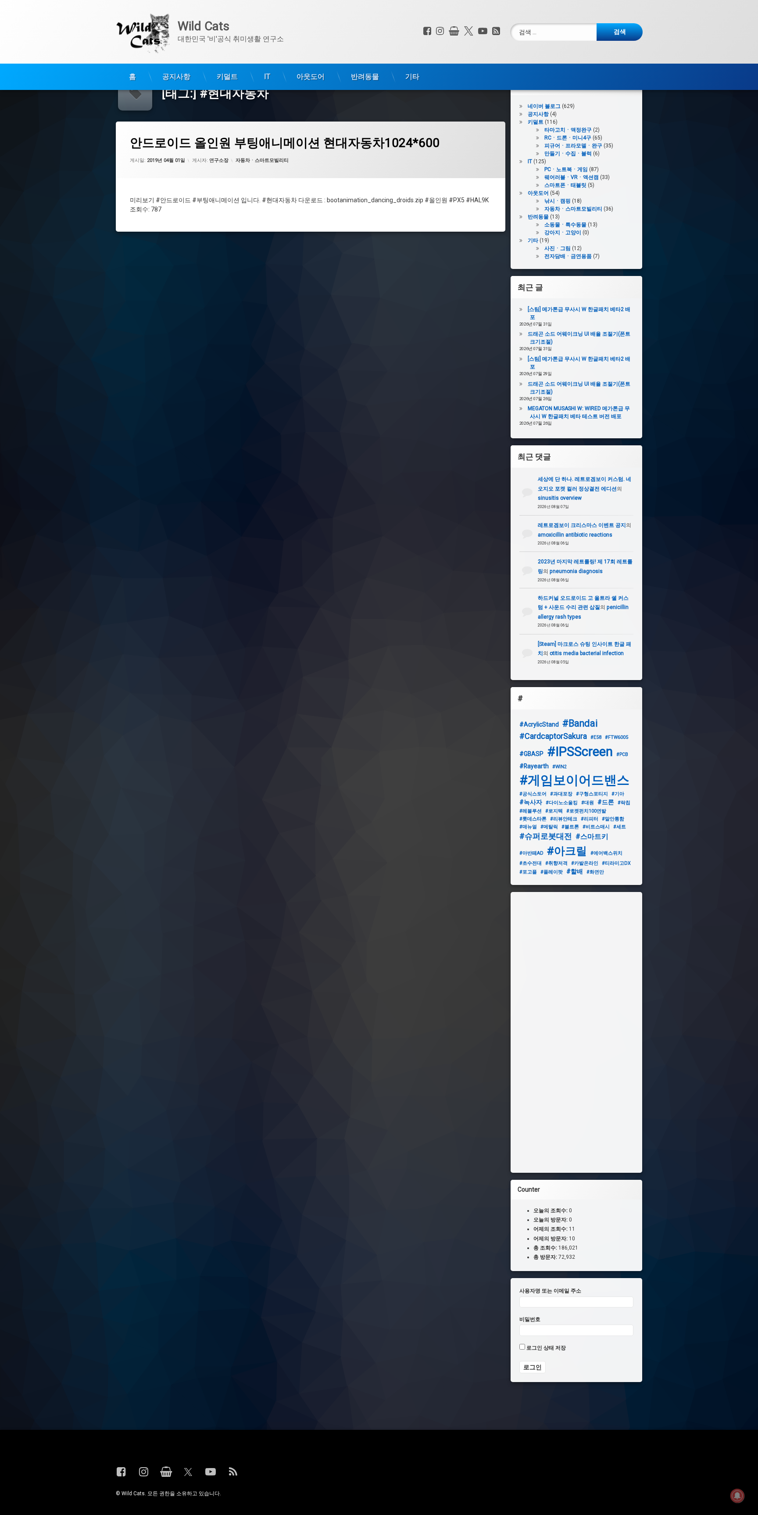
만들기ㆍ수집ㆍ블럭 (568, 153)
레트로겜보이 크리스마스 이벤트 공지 (582, 525)
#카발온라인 (584, 863)
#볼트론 (570, 827)
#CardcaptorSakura (553, 736)
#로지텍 (554, 811)
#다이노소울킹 (562, 803)
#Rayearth (534, 766)
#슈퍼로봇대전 (545, 836)
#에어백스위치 (606, 853)
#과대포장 (561, 794)
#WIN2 (559, 767)
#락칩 (624, 803)
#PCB (622, 754)
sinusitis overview (560, 498)
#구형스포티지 (592, 794)
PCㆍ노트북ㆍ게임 (566, 169)
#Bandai (580, 723)
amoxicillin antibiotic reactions (575, 534)
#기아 (617, 794)
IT (267, 76)
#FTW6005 (616, 737)
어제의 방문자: (551, 1239)
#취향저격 (556, 863)
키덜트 (227, 76)
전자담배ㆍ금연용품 (568, 256)
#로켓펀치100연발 (586, 811)
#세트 (619, 827)
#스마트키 (592, 836)
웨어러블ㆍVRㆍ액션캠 (571, 177)
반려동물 (365, 76)
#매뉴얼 (528, 827)
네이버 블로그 (544, 106)
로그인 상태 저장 (545, 1348)
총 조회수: (545, 1248)
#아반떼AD (531, 853)
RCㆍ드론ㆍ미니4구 (567, 138)
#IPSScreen (580, 751)
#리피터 (589, 819)
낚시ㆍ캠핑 (557, 201)
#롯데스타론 (533, 819)
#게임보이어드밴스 (574, 780)
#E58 (595, 737)
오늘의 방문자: (551, 1220)
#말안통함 (613, 819)
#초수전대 (530, 863)
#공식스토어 (533, 794)
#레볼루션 (530, 811)
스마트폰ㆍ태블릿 (565, 185)
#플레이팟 (551, 872)
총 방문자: (545, 1257)
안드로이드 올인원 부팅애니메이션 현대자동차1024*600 (285, 143)
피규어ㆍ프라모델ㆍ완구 (573, 146)
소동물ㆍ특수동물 (565, 225)
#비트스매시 (596, 827)
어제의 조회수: (551, 1229)
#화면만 (595, 872)
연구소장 (219, 160)
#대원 (587, 803)
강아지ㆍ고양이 (562, 232)
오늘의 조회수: (551, 1210)
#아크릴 (567, 850)
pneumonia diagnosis (576, 571)
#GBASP (531, 753)
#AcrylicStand (539, 724)
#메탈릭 (549, 827)
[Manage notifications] (737, 1496)
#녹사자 (530, 802)
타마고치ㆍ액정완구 (568, 130)
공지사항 (176, 76)
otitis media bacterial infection (587, 654)
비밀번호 (529, 1319)
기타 (412, 76)
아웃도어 (311, 76)
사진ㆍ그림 (557, 248)
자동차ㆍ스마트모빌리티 (262, 160)
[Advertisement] (576, 1032)
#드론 (605, 802)
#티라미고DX (616, 863)
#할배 (574, 871)
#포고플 (528, 872)
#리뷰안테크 (563, 819)
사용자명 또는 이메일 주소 (550, 1291)
